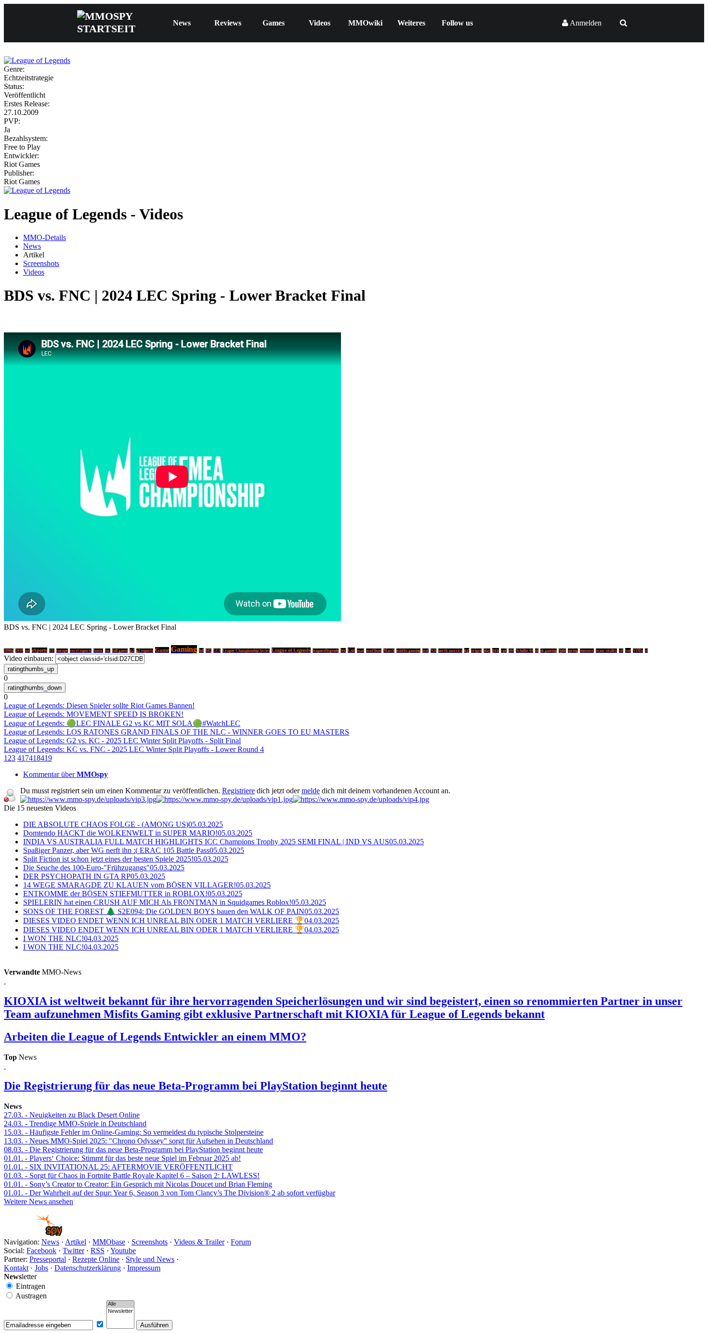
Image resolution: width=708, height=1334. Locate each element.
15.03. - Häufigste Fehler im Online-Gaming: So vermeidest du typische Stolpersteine (133, 1132)
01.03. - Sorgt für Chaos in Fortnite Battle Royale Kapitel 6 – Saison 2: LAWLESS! (132, 1175)
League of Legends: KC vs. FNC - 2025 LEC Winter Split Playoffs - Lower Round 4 (134, 749)
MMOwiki (365, 23)
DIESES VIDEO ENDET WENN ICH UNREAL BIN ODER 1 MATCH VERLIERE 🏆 (181, 920)
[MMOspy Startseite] (33, 1233)
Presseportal (47, 1259)
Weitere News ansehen (38, 1201)
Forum (241, 1242)
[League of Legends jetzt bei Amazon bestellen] (37, 190)
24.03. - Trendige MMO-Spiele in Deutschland (75, 1123)
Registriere (238, 791)
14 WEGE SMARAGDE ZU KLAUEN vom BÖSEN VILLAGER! (147, 885)
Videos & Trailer (199, 1242)
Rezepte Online (95, 1259)
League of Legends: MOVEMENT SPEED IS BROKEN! (94, 714)
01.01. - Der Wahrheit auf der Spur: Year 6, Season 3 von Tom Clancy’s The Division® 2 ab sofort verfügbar (169, 1193)
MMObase (108, 1242)
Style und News (150, 1259)
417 (23, 758)
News (182, 23)
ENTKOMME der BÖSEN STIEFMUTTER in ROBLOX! (132, 893)
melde (311, 791)
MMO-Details (44, 237)
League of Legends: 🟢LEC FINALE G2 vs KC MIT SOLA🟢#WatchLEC (122, 723)
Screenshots (41, 263)
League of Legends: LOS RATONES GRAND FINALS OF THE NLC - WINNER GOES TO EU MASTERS (176, 732)
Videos (319, 23)
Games (273, 23)
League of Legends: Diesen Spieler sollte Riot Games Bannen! (99, 705)
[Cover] (37, 60)
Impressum (143, 1268)
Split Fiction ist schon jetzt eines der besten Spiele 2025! (125, 859)
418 (34, 758)
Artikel (75, 1242)
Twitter (73, 1250)
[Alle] (120, 1304)
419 (46, 758)
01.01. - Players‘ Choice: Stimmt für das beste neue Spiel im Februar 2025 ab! (122, 1158)
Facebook (41, 1250)
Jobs (41, 1268)
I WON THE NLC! (70, 938)
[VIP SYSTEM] (88, 799)
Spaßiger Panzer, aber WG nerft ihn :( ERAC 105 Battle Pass (133, 850)
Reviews (227, 23)
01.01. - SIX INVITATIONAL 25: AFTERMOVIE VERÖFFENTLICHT (118, 1167)
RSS (98, 1250)
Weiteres (411, 23)
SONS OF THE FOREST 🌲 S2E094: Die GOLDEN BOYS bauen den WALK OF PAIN (181, 911)
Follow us (457, 23)
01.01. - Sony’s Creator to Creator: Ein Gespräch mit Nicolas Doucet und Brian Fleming (138, 1184)
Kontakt (16, 1268)
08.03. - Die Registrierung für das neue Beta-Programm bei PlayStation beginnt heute (133, 1149)
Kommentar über (65, 774)
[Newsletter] (120, 1311)
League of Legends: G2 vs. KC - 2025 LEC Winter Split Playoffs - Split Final (122, 741)
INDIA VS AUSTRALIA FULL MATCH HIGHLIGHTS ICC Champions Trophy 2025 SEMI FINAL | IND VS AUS (223, 842)
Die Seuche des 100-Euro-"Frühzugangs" (103, 868)
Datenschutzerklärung (87, 1268)
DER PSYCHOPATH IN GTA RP (94, 876)
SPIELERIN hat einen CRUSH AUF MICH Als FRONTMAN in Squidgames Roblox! (174, 902)
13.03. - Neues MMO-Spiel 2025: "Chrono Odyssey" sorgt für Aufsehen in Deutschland (138, 1141)
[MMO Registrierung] (361, 799)
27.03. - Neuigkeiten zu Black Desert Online (72, 1115)
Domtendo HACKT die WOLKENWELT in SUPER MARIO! (137, 833)
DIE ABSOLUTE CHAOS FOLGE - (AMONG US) (123, 824)
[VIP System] (225, 799)
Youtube (123, 1250)
